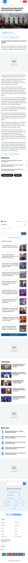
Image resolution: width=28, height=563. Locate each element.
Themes (3, 519)
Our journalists (18, 536)
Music (23, 501)
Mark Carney (7, 505)
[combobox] (14, 483)
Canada (14, 508)
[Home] (1, 5)
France (19, 495)
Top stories (5, 362)
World (8, 5)
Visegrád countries (7, 175)
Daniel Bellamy (5, 32)
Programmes (4, 536)
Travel (16, 531)
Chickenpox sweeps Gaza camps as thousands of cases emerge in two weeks (12, 165)
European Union (7, 501)
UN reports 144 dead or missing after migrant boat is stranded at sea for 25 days (12, 170)
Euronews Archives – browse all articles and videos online (6, 540)
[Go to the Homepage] (5, 1)
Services (3, 546)
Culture (2, 533)
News (4, 5)
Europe (2, 522)
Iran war (16, 501)
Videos (16, 533)
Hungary (12, 5)
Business (3, 525)
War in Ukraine (10, 495)
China (22, 505)
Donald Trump (10, 498)
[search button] (24, 483)
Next (16, 528)
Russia (19, 498)
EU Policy (17, 525)
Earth (2, 528)
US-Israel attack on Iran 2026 (14, 492)
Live (25, 1)
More (2, 549)
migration (18, 175)
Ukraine (15, 505)
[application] (14, 21)
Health (2, 531)
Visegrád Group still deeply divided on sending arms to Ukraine (11, 161)
